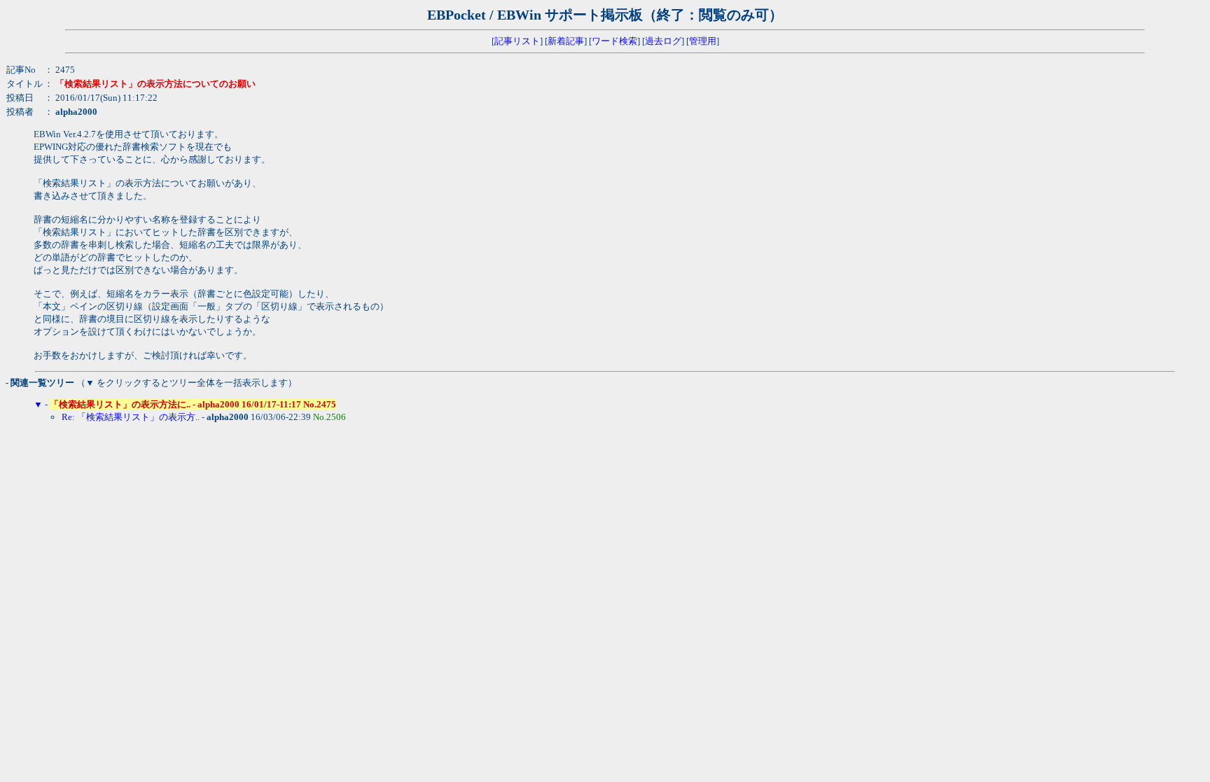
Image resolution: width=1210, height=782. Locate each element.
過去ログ (663, 41)
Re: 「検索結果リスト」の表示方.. (131, 417)
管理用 (702, 41)
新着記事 (566, 41)
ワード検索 (614, 41)
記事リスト (517, 41)
